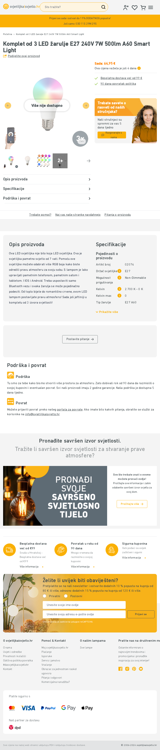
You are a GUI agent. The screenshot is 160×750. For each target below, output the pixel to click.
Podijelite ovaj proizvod (24, 56)
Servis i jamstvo (51, 660)
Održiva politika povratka (18, 660)
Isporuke (47, 656)
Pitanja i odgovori (52, 677)
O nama (7, 647)
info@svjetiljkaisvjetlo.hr (42, 414)
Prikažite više (108, 312)
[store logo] (21, 6)
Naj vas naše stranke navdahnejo (77, 214)
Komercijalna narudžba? (56, 682)
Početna (7, 34)
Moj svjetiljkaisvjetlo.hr (55, 647)
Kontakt (7, 669)
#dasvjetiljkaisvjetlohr (16, 665)
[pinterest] (134, 669)
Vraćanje (47, 665)
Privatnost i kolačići (14, 656)
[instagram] (127, 669)
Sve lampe (86, 647)
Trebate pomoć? (40, 214)
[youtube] (141, 669)
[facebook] (120, 669)
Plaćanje (47, 652)
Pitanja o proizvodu (117, 214)
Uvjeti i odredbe (12, 652)
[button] (80, 21)
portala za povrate (70, 409)
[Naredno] (88, 161)
